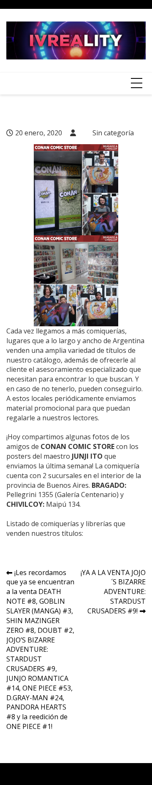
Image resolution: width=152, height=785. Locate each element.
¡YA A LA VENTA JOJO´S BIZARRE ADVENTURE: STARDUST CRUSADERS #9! (113, 592)
